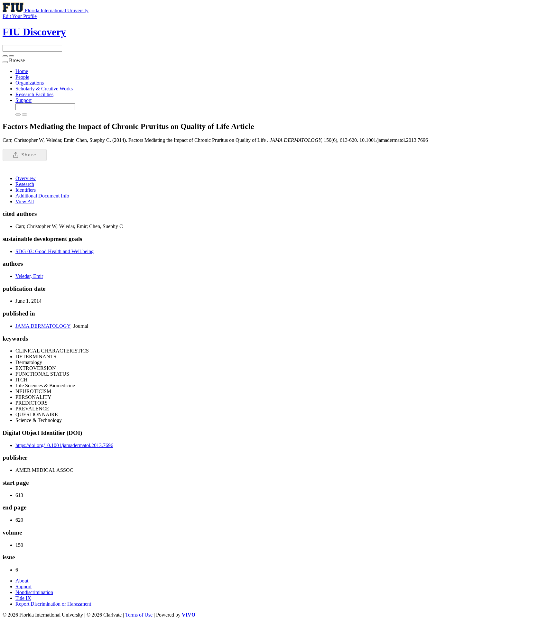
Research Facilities (34, 94)
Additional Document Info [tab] (42, 195)
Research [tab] (24, 184)
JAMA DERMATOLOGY (43, 326)
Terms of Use (139, 615)
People (22, 77)
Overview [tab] (25, 178)
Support (23, 100)
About (21, 580)
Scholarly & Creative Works (44, 88)
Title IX (23, 598)
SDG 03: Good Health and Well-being (54, 251)
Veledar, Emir (29, 276)
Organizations (29, 83)
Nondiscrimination (34, 592)
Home (21, 71)
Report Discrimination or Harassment (53, 604)
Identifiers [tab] (25, 190)
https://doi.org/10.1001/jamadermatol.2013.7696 (64, 445)
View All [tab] (24, 201)
